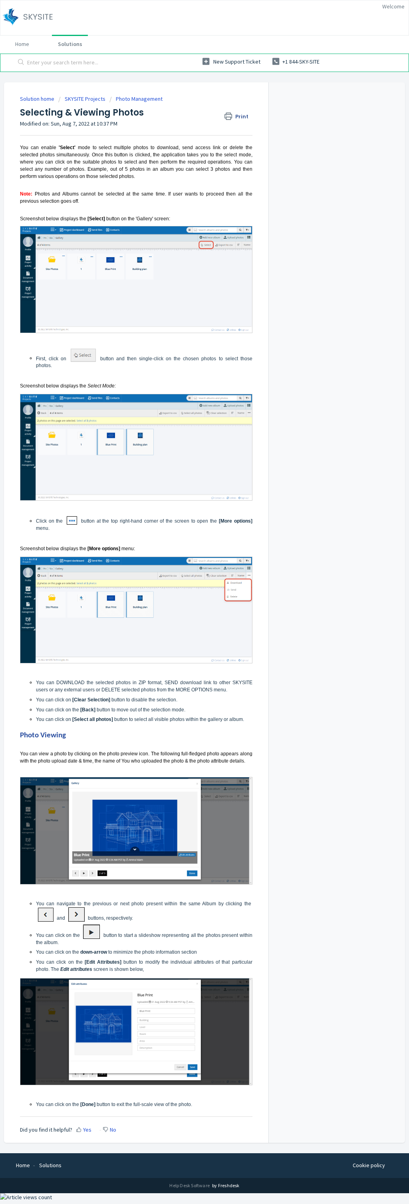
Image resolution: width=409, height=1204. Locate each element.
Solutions (70, 44)
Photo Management (139, 98)
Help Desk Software (189, 1185)
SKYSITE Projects (85, 98)
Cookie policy (369, 1165)
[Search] (21, 63)
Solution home (38, 98)
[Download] (189, 512)
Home (22, 44)
